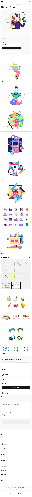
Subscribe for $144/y (16, 387)
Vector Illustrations (11, 4)
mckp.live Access (5, 393)
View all (29, 257)
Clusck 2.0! (18, 4)
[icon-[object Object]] (28, 1)
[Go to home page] (1, 4)
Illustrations (5, 4)
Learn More (16, 489)
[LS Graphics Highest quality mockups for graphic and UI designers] (2, 1)
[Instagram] (1, 441)
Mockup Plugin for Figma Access (7, 392)
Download (12, 48)
